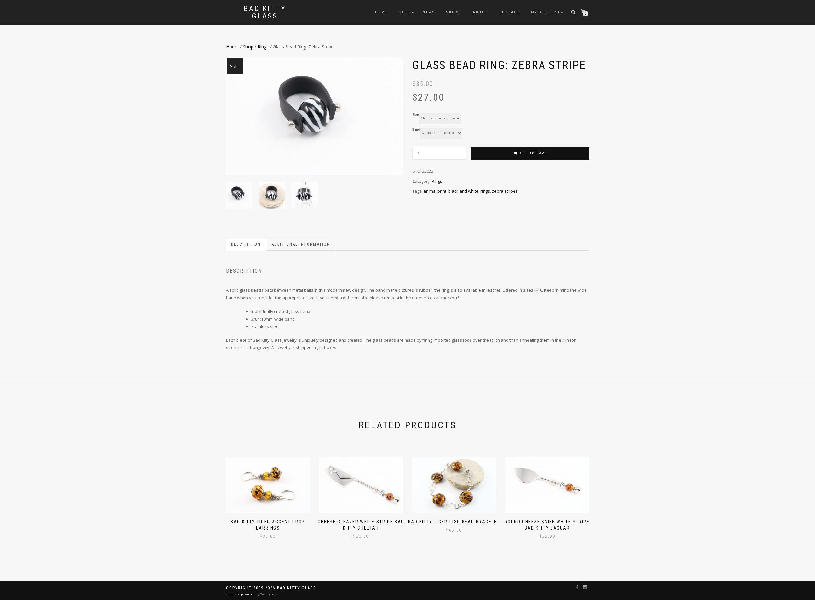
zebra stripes (505, 191)
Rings (263, 47)
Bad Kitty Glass (265, 12)
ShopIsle (233, 594)
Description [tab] (246, 244)
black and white (463, 191)
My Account (545, 12)
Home (381, 12)
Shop (405, 12)
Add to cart (533, 153)
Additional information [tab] (301, 244)
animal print (434, 191)
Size (415, 115)
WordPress (268, 594)
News (429, 12)
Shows (453, 12)
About (480, 12)
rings (485, 191)
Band (416, 129)
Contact (509, 12)
